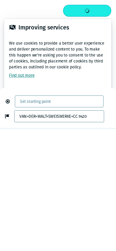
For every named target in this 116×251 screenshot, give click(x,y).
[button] (10, 101)
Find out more (22, 75)
